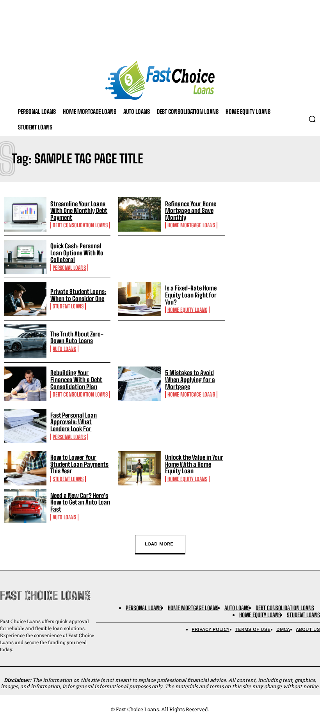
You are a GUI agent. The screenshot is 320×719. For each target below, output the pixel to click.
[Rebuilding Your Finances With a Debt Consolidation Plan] (25, 383)
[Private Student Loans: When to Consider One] (25, 299)
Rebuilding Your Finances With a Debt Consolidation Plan (76, 379)
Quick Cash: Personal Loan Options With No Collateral (76, 252)
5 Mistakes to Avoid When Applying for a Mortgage (190, 379)
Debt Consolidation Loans (80, 225)
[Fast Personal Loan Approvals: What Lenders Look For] (25, 426)
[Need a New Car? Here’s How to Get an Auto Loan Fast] (25, 506)
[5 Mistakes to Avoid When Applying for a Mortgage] (139, 383)
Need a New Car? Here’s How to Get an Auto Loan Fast (80, 502)
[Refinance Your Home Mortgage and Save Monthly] (139, 214)
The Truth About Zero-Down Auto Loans (76, 337)
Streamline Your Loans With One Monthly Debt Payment (78, 210)
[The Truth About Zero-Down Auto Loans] (25, 341)
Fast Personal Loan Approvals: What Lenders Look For (73, 421)
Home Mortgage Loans (191, 225)
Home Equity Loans (187, 309)
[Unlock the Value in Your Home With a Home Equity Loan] (139, 468)
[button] (312, 119)
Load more (159, 544)
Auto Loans (64, 348)
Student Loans (68, 306)
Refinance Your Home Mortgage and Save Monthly (190, 210)
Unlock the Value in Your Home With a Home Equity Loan (194, 464)
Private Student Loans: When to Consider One (78, 295)
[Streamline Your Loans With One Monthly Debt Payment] (25, 214)
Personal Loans (69, 267)
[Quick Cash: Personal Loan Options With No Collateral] (25, 257)
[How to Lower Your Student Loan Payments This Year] (25, 468)
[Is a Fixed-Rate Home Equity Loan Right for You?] (139, 299)
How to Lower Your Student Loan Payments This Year (79, 464)
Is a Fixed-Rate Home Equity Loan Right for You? (191, 294)
